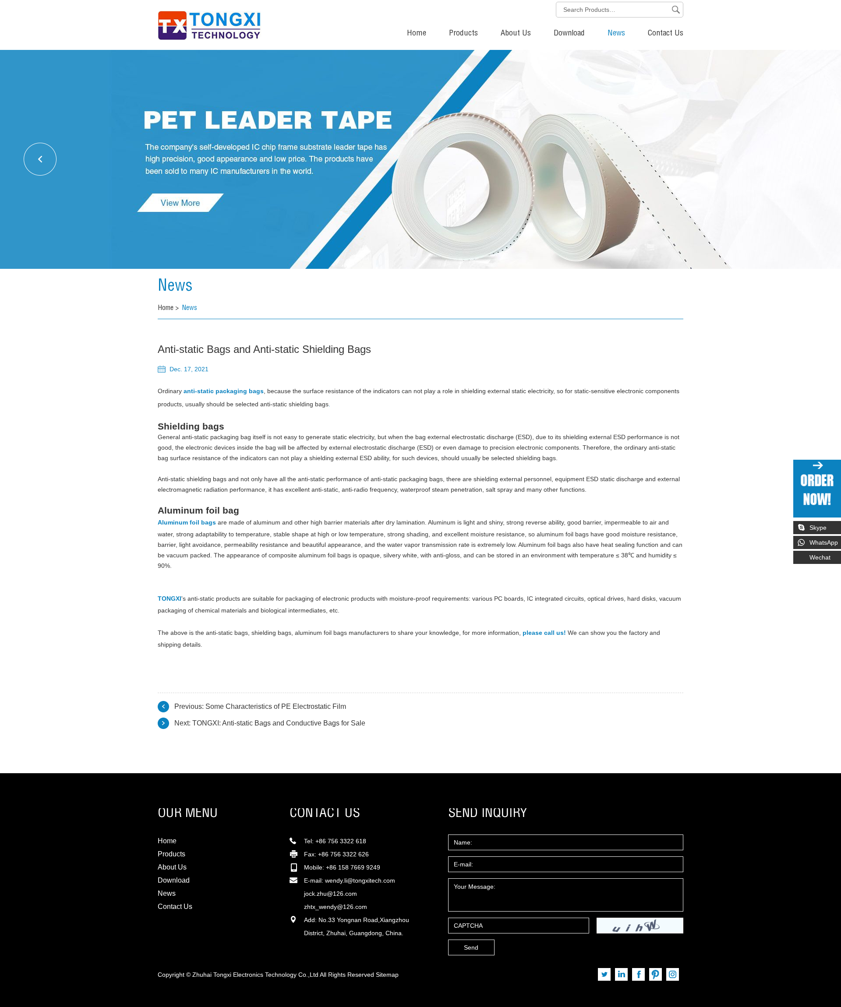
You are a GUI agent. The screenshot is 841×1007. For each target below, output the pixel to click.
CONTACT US (325, 813)
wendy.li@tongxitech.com (360, 880)
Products (463, 34)
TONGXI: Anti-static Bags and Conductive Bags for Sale (278, 723)
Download (569, 34)
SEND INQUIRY (487, 813)
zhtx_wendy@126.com (335, 906)
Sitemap (387, 974)
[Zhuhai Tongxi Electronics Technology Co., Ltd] (177, 20)
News (616, 34)
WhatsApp (823, 542)
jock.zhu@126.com (330, 893)
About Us (516, 34)
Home (416, 34)
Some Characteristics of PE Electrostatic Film (275, 706)
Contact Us (665, 34)
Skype (818, 527)
